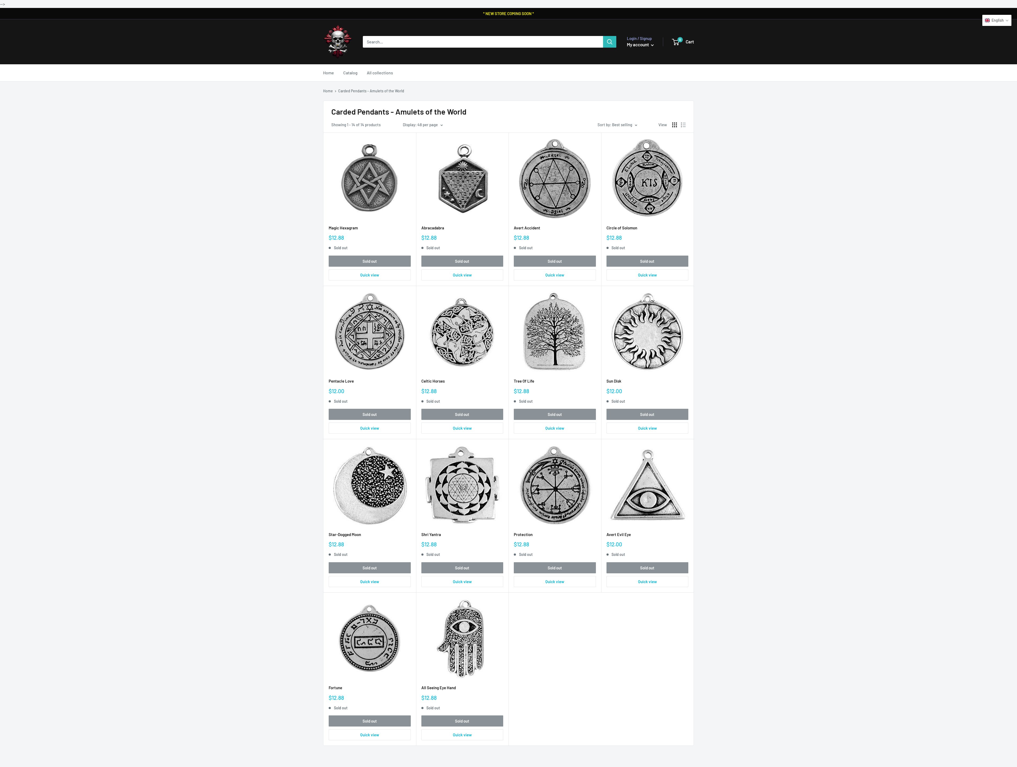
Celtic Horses (433, 381)
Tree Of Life (524, 381)
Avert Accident (527, 227)
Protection (523, 534)
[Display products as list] (683, 124)
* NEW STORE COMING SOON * (508, 13)
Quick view (369, 275)
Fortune (335, 687)
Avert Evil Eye (618, 534)
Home (328, 72)
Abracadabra (432, 227)
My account (638, 44)
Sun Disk (613, 381)
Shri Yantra (431, 534)
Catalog (350, 72)
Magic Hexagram (343, 227)
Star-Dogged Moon (345, 534)
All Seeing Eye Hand (438, 687)
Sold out (370, 261)
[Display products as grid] (674, 124)
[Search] (609, 42)
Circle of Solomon (621, 227)
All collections (380, 72)
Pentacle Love (341, 381)
